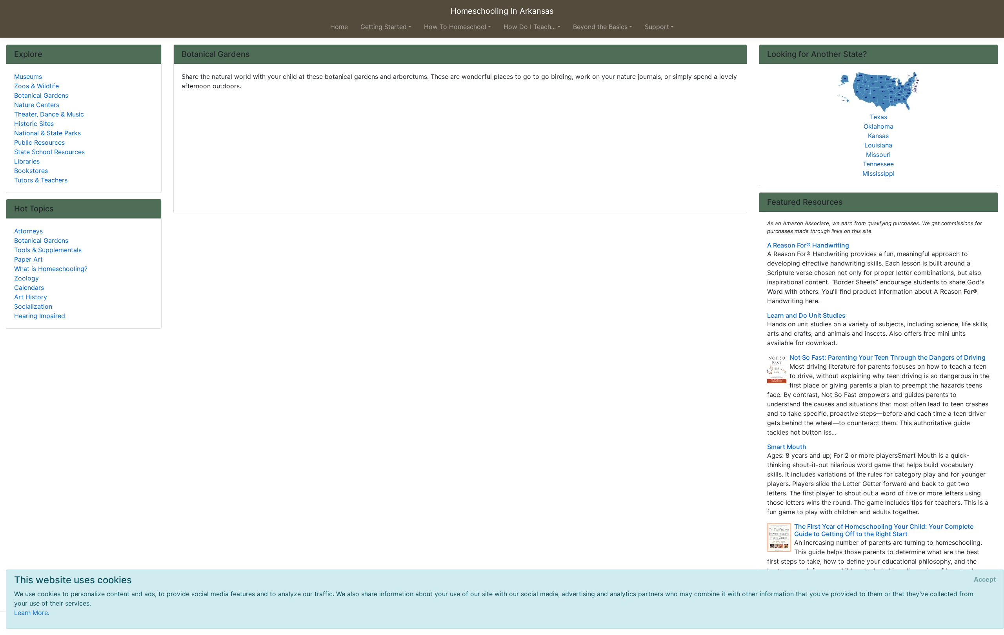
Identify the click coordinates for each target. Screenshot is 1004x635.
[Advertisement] (417, 149)
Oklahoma (878, 126)
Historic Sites (34, 123)
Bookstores (31, 171)
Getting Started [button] (383, 27)
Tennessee (878, 164)
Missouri (878, 154)
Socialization (33, 306)
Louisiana (878, 145)
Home (339, 27)
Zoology (26, 278)
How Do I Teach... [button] (530, 27)
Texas (878, 117)
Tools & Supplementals (48, 250)
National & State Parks (47, 133)
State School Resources (49, 152)
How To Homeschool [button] (455, 27)
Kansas (878, 136)
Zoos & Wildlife (36, 86)
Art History (30, 297)
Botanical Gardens (41, 95)
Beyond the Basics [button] (600, 27)
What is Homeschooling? (50, 269)
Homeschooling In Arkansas (502, 11)
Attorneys (28, 231)
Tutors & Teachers (40, 180)
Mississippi (878, 173)
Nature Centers (36, 105)
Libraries (27, 161)
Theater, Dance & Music (49, 114)
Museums (28, 76)
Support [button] (657, 27)
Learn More (31, 613)
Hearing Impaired (39, 316)
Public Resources (39, 142)
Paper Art (28, 259)
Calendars (29, 287)
